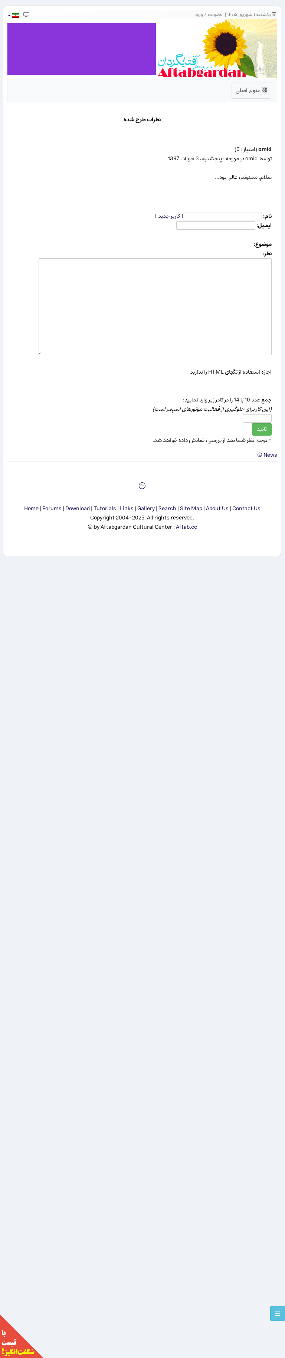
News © (267, 455)
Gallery (146, 508)
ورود (198, 14)
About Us (217, 508)
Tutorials (105, 508)
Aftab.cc (186, 527)
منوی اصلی (252, 92)
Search (167, 508)
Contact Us (246, 508)
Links (127, 508)
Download (77, 508)
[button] (13, 15)
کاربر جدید (169, 216)
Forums (52, 508)
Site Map (191, 508)
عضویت (215, 14)
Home (31, 508)
